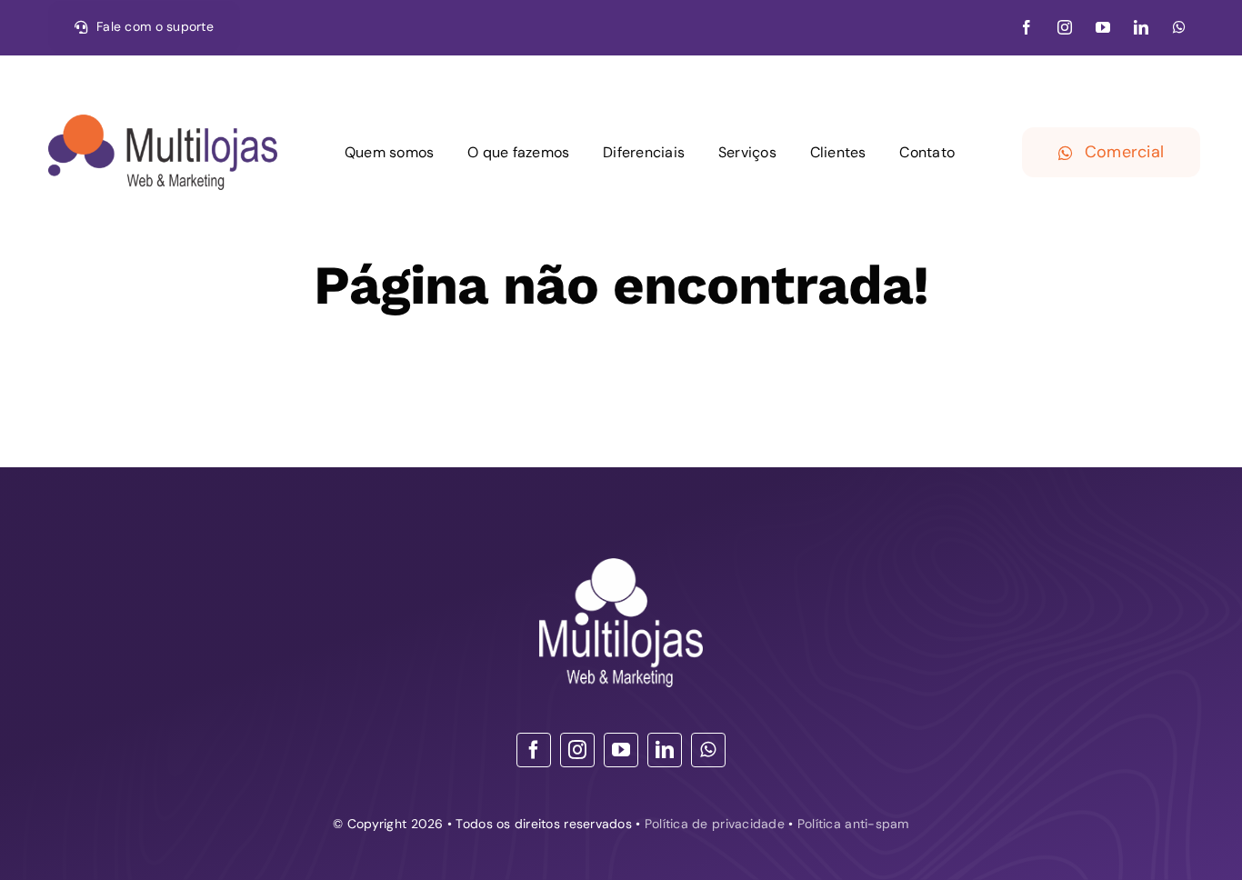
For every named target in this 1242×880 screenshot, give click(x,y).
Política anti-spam (853, 823)
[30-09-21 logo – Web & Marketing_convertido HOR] (162, 123)
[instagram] (1064, 27)
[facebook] (1026, 27)
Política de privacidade (715, 823)
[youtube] (1102, 27)
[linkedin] (1141, 27)
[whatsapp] (1179, 27)
